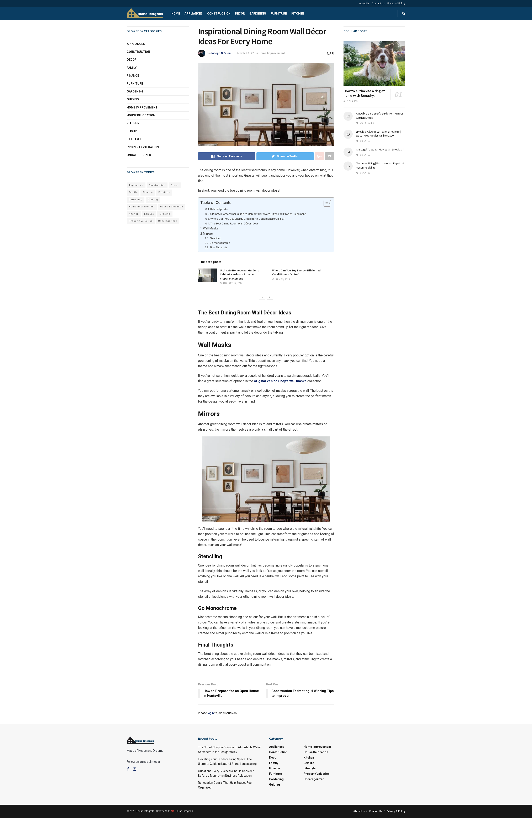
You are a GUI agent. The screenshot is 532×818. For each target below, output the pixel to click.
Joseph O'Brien (221, 53)
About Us (364, 3)
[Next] (270, 297)
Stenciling (215, 238)
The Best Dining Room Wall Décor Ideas (234, 223)
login (211, 713)
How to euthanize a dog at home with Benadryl (364, 93)
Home (175, 13)
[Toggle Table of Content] (325, 203)
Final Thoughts (218, 247)
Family (132, 67)
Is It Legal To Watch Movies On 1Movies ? (380, 149)
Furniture (279, 13)
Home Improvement (272, 53)
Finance (133, 75)
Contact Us (378, 3)
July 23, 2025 (282, 279)
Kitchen (297, 13)
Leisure (132, 131)
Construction (218, 13)
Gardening (257, 13)
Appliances (194, 13)
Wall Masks (210, 228)
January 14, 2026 (232, 283)
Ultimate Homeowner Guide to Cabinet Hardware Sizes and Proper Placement (258, 214)
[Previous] (262, 297)
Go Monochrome (220, 242)
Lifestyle (134, 139)
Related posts (219, 209)
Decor (240, 13)
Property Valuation (143, 147)
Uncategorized (139, 155)
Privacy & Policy (396, 3)
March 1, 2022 (245, 53)
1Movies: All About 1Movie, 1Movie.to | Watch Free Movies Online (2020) (378, 134)
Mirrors (208, 233)
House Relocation (141, 115)
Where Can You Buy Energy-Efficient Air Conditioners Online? (247, 218)
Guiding (133, 99)
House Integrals (145, 811)
